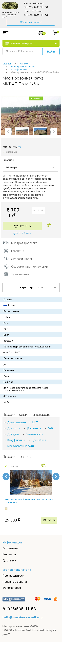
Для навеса (34, 428)
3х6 (50, 428)
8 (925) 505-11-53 (36, 7)
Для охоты (14, 428)
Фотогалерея (11, 587)
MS (19, 146)
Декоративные (16, 422)
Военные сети (34, 434)
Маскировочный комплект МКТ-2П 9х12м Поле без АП (29, 501)
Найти (51, 51)
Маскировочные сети (20, 446)
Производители (13, 575)
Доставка (9, 560)
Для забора (39, 440)
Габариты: (8, 160)
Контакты (9, 554)
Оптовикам (10, 548)
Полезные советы (14, 581)
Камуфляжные (16, 440)
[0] (40, 33)
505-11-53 (19, 609)
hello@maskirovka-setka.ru (22, 617)
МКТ (35, 422)
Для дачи (13, 434)
